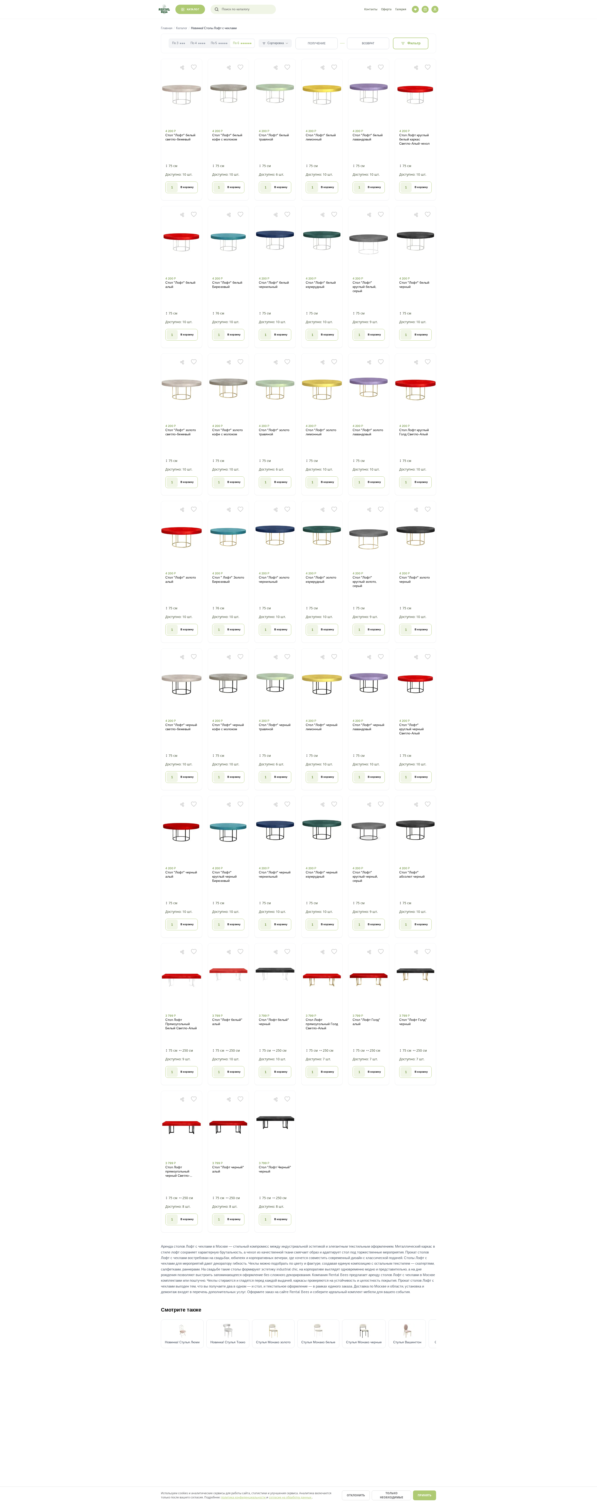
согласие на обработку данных (290, 1497)
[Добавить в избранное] (193, 67)
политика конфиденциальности (243, 1497)
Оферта (386, 9)
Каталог (181, 28)
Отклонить (356, 1495)
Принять (424, 1495)
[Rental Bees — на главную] (164, 9)
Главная (166, 28)
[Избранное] (415, 9)
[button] (181, 130)
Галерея (400, 9)
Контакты (370, 9)
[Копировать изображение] (182, 67)
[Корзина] (425, 9)
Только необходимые (391, 1495)
